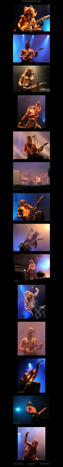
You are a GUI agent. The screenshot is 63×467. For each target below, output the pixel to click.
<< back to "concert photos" (18, 463)
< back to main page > (31, 463)
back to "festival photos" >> (45, 463)
